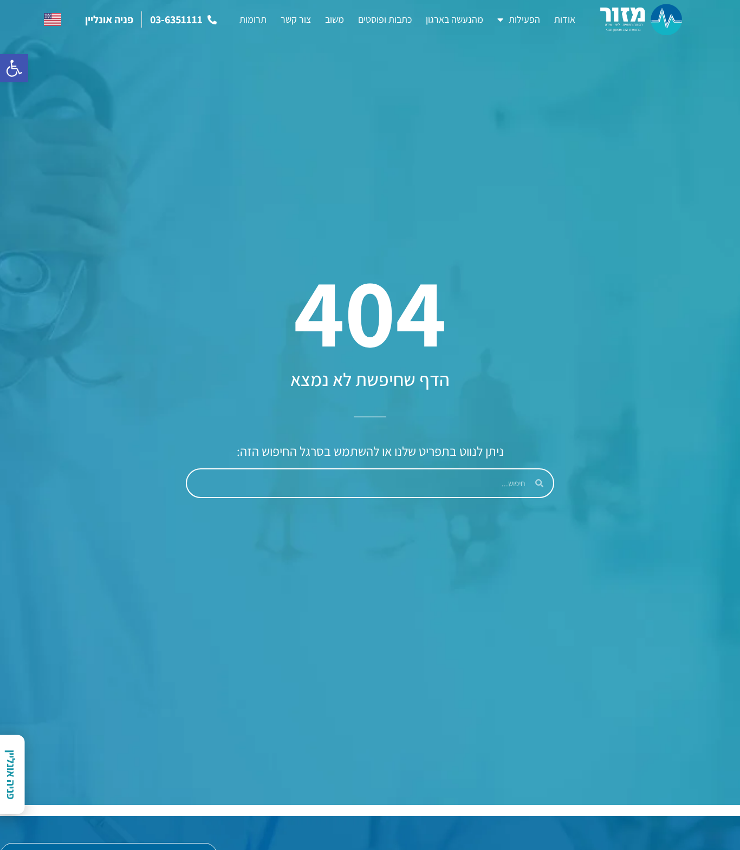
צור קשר (296, 19)
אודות (564, 19)
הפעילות (524, 19)
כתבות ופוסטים (385, 19)
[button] (14, 68)
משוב (334, 19)
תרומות (253, 19)
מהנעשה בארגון (454, 19)
